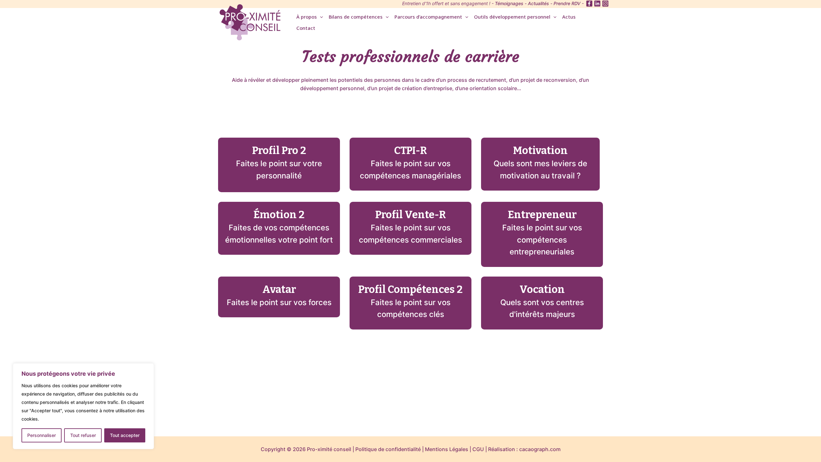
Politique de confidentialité (388, 449)
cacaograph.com (540, 449)
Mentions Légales (446, 449)
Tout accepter (125, 435)
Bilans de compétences (356, 17)
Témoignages (509, 3)
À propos (306, 17)
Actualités (538, 3)
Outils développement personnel (512, 17)
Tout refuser (83, 435)
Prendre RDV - (569, 3)
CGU (478, 449)
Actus (569, 17)
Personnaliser (41, 435)
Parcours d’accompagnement (428, 17)
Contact (305, 28)
